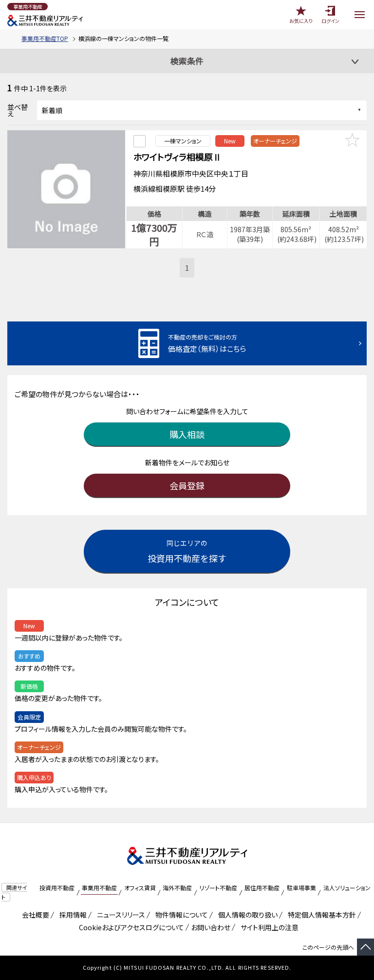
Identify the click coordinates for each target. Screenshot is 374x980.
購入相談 (187, 434)
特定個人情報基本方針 (320, 915)
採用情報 (71, 915)
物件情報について (180, 915)
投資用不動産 (57, 887)
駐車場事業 (301, 887)
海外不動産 (177, 887)
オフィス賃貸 (140, 887)
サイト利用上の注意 (268, 927)
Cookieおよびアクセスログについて (129, 927)
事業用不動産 (99, 887)
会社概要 (34, 915)
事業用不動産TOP (44, 38)
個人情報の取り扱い (246, 915)
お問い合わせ (210, 927)
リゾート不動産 (218, 887)
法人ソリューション (347, 887)
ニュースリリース (119, 915)
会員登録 (187, 485)
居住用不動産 (262, 887)
